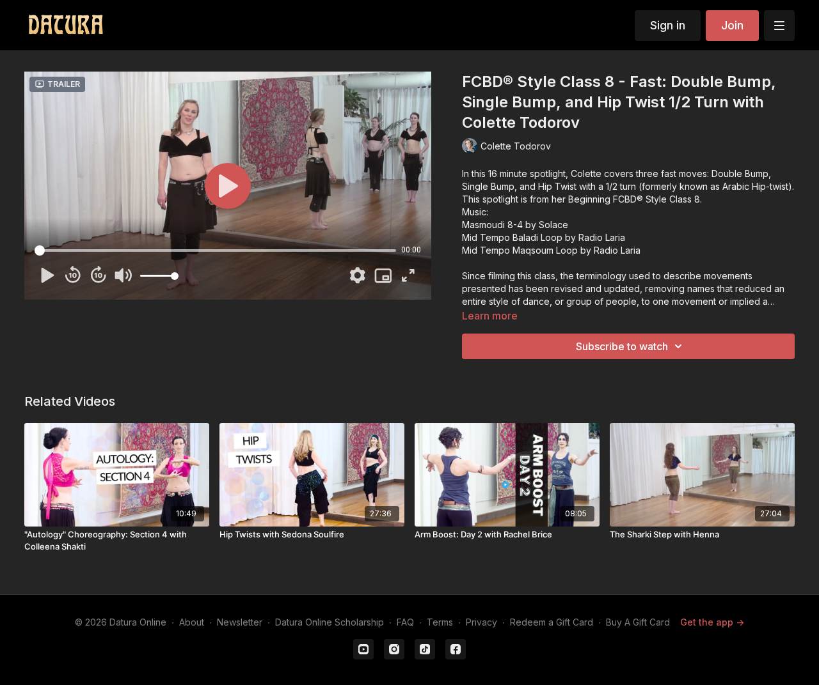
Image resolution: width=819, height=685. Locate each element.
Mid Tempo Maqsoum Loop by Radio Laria (551, 250)
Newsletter (239, 622)
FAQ (405, 622)
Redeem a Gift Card (551, 622)
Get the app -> (712, 622)
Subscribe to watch (622, 346)
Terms (440, 622)
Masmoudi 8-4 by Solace (515, 224)
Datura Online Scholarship (329, 622)
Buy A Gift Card (638, 622)
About (191, 622)
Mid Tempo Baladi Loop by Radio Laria (543, 237)
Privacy (481, 622)
